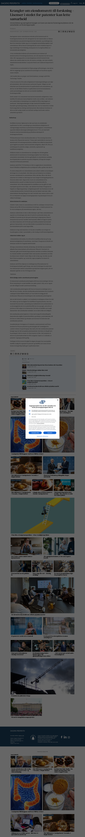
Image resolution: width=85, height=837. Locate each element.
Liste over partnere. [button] (40, 423)
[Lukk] (58, 400)
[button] (42, 417)
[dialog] (43, 418)
